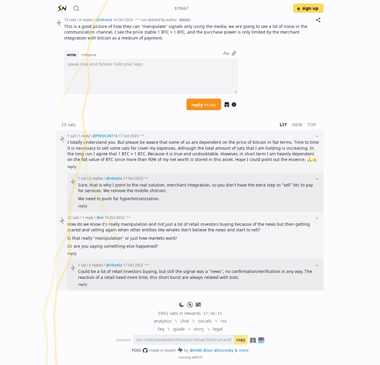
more (243, 350)
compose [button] (88, 54)
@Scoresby (224, 350)
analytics (163, 321)
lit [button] (283, 124)
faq (161, 329)
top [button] (311, 124)
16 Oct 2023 (123, 19)
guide (179, 329)
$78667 (181, 8)
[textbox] (191, 32)
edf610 (197, 357)
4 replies (86, 19)
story (199, 329)
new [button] (297, 124)
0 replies (96, 178)
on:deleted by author (159, 19)
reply (203, 105)
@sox (208, 350)
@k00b (196, 350)
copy (240, 339)
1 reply (84, 135)
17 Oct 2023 (129, 135)
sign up (310, 8)
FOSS (136, 350)
